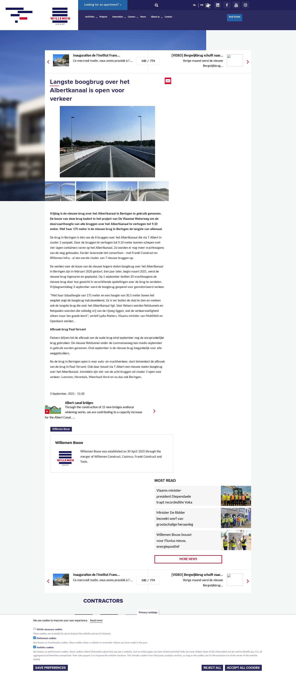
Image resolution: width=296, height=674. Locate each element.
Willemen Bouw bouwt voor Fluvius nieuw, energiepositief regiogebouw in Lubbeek (173, 547)
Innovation (117, 17)
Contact (168, 17)
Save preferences (50, 668)
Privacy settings (148, 612)
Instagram (245, 5)
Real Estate (234, 17)
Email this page (168, 81)
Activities (89, 17)
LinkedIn (217, 5)
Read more (96, 620)
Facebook (227, 5)
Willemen (60, 16)
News (143, 17)
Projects (103, 17)
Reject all (212, 668)
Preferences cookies (46, 638)
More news (188, 559)
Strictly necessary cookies (49, 629)
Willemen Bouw (62, 428)
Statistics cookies (45, 647)
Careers (131, 17)
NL (194, 5)
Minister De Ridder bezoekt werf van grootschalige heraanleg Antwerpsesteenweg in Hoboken (174, 525)
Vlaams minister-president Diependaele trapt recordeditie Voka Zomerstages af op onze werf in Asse (174, 503)
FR (201, 5)
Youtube (236, 5)
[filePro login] (209, 6)
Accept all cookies (243, 668)
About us (155, 17)
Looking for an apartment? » (102, 4)
